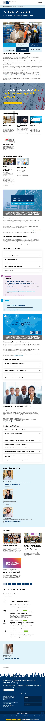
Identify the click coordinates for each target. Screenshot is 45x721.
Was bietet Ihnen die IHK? (10, 374)
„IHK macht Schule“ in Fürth (10, 545)
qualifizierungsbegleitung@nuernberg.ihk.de (12, 421)
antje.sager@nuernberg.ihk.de (11, 503)
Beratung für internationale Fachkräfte (22, 45)
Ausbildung (5, 74)
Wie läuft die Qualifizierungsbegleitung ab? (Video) (15, 429)
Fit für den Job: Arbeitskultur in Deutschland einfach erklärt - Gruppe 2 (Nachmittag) (22, 623)
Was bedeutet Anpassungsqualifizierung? (13, 433)
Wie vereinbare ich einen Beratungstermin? (14, 377)
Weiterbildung (11, 74)
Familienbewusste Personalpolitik (8, 124)
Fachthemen (14, 6)
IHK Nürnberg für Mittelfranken (7, 6)
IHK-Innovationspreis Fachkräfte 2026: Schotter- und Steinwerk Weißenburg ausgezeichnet (32, 546)
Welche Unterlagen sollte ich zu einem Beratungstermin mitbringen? (19, 440)
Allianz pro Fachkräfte (8, 144)
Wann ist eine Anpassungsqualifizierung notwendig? (16, 437)
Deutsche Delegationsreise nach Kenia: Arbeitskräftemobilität (19, 602)
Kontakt (26, 697)
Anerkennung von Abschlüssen (11, 259)
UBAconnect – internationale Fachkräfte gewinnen (22, 167)
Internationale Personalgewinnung (10, 49)
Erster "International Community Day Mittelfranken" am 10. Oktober (12, 571)
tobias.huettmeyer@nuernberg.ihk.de (13, 521)
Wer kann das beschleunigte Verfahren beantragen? (16, 370)
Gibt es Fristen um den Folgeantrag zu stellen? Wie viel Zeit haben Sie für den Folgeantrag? (21, 455)
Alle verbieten (18, 719)
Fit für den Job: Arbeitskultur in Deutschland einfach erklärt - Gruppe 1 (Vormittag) (22, 612)
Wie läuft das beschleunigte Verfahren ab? (13, 367)
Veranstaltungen (22, 49)
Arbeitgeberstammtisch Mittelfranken (19, 633)
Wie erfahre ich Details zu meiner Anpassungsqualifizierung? (17, 448)
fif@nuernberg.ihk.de (36, 230)
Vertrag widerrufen (9, 690)
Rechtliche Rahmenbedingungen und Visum (14, 263)
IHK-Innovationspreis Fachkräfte (35, 124)
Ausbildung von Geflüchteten (21, 74)
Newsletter (27, 700)
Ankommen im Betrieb (9, 270)
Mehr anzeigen (25, 719)
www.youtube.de (34, 212)
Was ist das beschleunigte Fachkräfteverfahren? (15, 363)
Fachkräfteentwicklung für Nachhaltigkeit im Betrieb (22, 125)
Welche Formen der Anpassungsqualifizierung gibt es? (16, 444)
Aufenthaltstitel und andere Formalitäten (13, 266)
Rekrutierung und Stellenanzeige (12, 255)
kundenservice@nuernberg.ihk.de (12, 658)
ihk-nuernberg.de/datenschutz (32, 214)
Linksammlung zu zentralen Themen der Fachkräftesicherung (20, 307)
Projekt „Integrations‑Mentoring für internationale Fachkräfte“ (9, 168)
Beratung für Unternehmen (10, 45)
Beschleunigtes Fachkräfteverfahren (35, 45)
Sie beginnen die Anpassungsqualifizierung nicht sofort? (16, 460)
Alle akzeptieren (10, 719)
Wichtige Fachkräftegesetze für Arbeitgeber (16, 305)
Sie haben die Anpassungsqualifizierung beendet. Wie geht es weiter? (19, 451)
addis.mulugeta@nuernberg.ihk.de (12, 484)
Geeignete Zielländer (9, 252)
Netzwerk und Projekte (35, 49)
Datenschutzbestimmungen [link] (34, 719)
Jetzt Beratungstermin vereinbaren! (12, 103)
